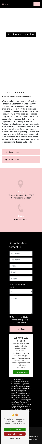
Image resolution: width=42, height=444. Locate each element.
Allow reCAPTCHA (21, 372)
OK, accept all (15, 429)
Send (23, 329)
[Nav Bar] (36, 4)
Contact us (14, 159)
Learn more (14, 152)
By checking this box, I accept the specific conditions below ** (21, 320)
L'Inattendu (6, 4)
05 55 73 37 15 (21, 219)
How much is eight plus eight (19, 285)
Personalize (15, 438)
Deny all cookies (15, 434)
